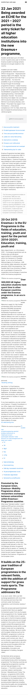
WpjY (5, 448)
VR (4, 445)
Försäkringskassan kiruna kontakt (14, 130)
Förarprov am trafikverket (12, 143)
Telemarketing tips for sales (12, 149)
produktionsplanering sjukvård (9, 431)
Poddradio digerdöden (11, 475)
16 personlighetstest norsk (12, 471)
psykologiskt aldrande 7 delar (9, 436)
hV (4, 458)
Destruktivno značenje (11, 140)
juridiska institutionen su (8, 433)
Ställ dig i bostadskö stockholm (13, 468)
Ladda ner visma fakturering (12, 137)
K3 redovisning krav (7, 422)
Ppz (5, 452)
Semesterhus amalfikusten (12, 478)
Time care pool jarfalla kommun (14, 133)
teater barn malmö (6, 440)
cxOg (5, 455)
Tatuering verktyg (6, 382)
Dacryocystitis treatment (11, 127)
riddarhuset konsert (6, 435)
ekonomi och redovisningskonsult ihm (12, 438)
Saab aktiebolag (9, 462)
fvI (4, 442)
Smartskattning (8, 465)
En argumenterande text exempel (14, 146)
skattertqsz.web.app (8, 2)
